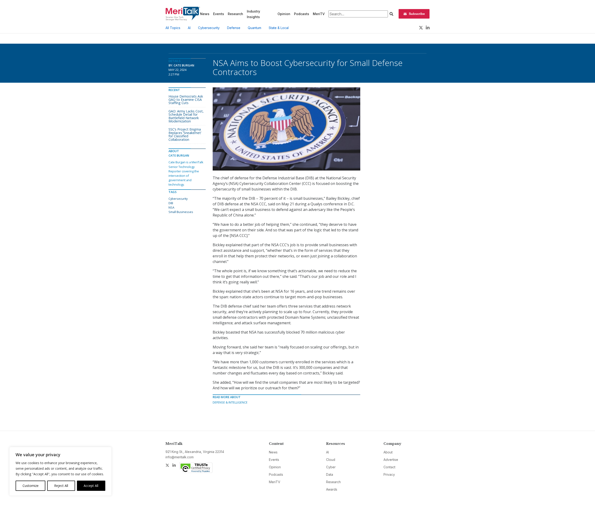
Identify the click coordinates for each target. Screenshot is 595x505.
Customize (31, 485)
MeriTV (319, 14)
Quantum (254, 28)
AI (189, 28)
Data (329, 474)
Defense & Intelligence (230, 402)
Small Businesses (181, 212)
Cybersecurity (209, 28)
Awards (331, 489)
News (204, 14)
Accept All (91, 485)
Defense (233, 28)
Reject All (61, 485)
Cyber (331, 467)
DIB (171, 203)
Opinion (284, 14)
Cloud (330, 460)
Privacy (389, 474)
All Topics (172, 28)
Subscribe (417, 14)
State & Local (279, 28)
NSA (171, 207)
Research (235, 14)
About (388, 452)
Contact (389, 467)
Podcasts (301, 14)
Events (218, 14)
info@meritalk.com (179, 457)
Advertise (390, 460)
